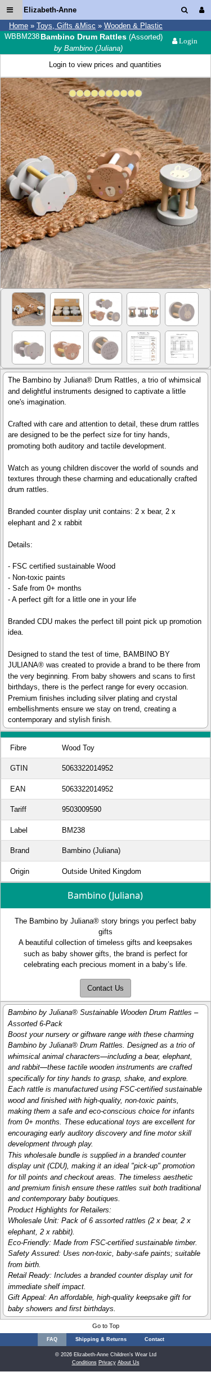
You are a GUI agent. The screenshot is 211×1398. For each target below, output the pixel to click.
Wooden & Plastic (133, 25)
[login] (204, 10)
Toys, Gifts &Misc (66, 25)
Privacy (107, 1362)
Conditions (84, 1362)
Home (18, 25)
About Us (129, 1362)
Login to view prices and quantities (105, 64)
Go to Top (105, 1325)
